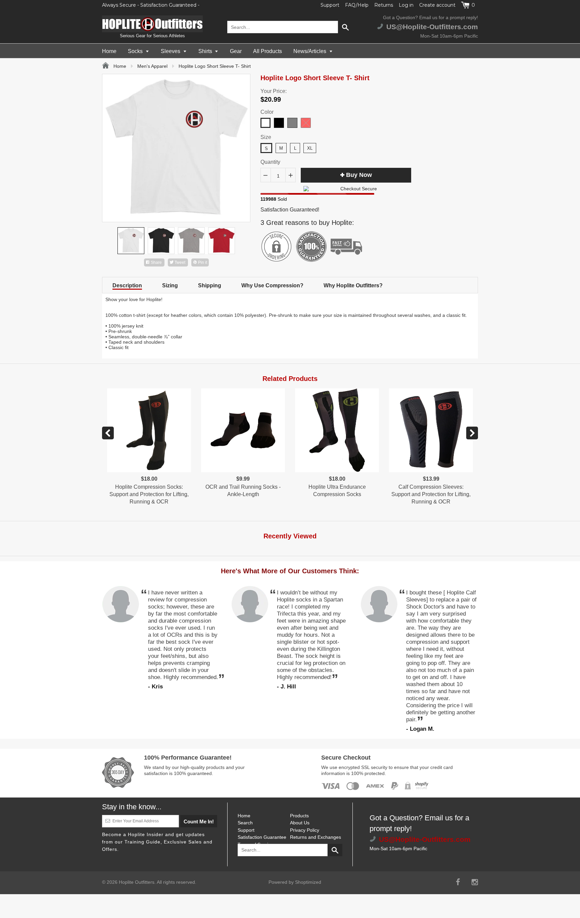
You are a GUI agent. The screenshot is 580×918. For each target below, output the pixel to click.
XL (309, 148)
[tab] (127, 285)
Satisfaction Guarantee (262, 837)
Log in (406, 5)
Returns (383, 5)
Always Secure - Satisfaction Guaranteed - (150, 5)
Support (330, 5)
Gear (236, 51)
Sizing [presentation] (170, 285)
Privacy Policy (304, 830)
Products (299, 815)
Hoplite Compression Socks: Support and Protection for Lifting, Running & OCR (149, 494)
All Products (267, 51)
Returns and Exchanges (315, 837)
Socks (136, 51)
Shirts (205, 51)
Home (109, 51)
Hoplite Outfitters (136, 882)
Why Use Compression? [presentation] (272, 285)
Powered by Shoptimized (295, 882)
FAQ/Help (357, 5)
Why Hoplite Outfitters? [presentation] (353, 285)
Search (245, 822)
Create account (437, 5)
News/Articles (310, 51)
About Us (299, 822)
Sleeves (171, 51)
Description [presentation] (127, 285)
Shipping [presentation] (209, 285)
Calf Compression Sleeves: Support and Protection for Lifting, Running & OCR (431, 494)
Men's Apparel (152, 66)
